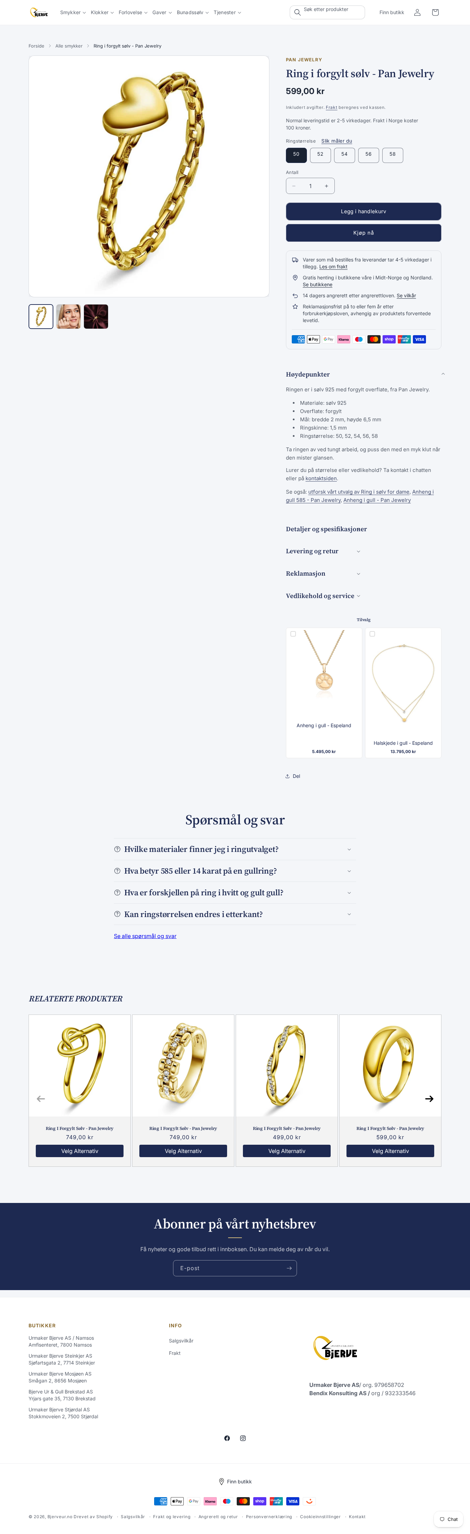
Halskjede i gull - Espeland (403, 743)
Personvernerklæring (269, 1516)
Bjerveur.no (60, 1516)
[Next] (429, 1099)
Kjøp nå (363, 232)
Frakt (332, 107)
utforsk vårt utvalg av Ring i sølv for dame (358, 491)
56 (368, 154)
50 (296, 154)
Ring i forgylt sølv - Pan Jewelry (80, 1128)
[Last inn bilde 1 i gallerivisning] (41, 316)
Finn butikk (392, 12)
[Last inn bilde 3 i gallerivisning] (96, 316)
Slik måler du (336, 141)
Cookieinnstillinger (320, 1516)
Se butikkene (317, 284)
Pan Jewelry (304, 59)
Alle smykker (69, 46)
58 (392, 154)
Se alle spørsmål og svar (145, 936)
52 (320, 154)
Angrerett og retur (218, 1516)
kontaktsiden (321, 478)
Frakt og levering (171, 1516)
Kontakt (357, 1516)
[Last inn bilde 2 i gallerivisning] (68, 316)
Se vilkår (406, 295)
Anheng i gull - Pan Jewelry (377, 500)
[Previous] (41, 1099)
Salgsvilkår (181, 1340)
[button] (73, 12)
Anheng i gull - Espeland (324, 725)
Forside (36, 46)
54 (344, 154)
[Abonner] (289, 1268)
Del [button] (296, 776)
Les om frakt (333, 266)
